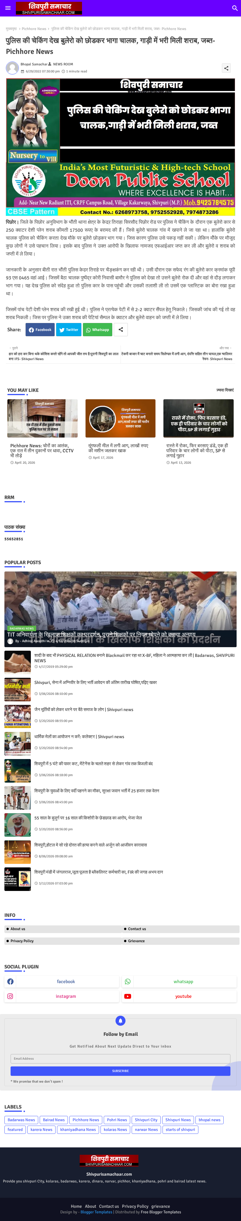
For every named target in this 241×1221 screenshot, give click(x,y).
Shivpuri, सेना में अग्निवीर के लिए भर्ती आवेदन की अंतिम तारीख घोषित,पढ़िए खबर (95, 682)
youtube (183, 996)
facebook (66, 982)
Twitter (72, 329)
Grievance (136, 941)
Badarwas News (21, 1119)
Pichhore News (34, 28)
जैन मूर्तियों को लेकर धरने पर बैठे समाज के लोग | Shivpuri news (83, 709)
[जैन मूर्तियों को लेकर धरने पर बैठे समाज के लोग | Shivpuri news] (17, 716)
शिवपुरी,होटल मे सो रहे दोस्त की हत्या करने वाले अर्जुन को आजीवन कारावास (90, 845)
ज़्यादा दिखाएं (225, 390)
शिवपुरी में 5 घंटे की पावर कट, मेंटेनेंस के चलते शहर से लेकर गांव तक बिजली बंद (93, 763)
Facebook (43, 329)
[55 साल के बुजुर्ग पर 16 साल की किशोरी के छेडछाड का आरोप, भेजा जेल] (17, 825)
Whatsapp (100, 329)
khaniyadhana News (78, 1129)
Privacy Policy (22, 941)
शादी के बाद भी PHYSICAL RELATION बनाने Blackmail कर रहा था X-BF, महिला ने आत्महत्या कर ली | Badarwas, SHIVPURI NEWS (134, 658)
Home (76, 1206)
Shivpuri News (178, 1119)
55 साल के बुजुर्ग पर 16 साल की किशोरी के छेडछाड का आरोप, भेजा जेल (88, 818)
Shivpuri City (146, 1119)
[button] (235, 8)
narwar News (146, 1129)
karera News (41, 1129)
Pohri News (117, 1119)
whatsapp (183, 982)
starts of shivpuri (180, 1129)
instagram (66, 996)
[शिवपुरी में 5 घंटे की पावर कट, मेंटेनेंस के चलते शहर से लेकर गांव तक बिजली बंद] (17, 771)
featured (15, 1129)
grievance (160, 1206)
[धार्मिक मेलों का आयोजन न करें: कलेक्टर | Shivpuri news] (17, 744)
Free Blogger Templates (161, 1212)
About (90, 1206)
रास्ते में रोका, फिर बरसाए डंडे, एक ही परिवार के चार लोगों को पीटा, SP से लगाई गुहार (197, 450)
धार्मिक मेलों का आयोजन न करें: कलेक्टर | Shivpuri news (79, 736)
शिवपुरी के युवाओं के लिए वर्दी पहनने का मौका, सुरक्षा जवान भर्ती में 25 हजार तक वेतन (96, 790)
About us (18, 929)
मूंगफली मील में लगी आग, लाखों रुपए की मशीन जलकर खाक (118, 448)
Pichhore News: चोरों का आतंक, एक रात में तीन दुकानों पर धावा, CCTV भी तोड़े (41, 450)
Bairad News (54, 1119)
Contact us (137, 929)
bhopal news (209, 1119)
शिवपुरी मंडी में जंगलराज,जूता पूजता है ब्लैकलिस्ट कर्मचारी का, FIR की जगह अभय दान (98, 872)
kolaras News (115, 1129)
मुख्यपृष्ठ (11, 28)
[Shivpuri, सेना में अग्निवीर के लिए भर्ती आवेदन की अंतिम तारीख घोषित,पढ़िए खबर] (17, 689)
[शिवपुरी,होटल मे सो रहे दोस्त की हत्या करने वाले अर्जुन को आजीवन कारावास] (17, 852)
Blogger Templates (96, 1212)
